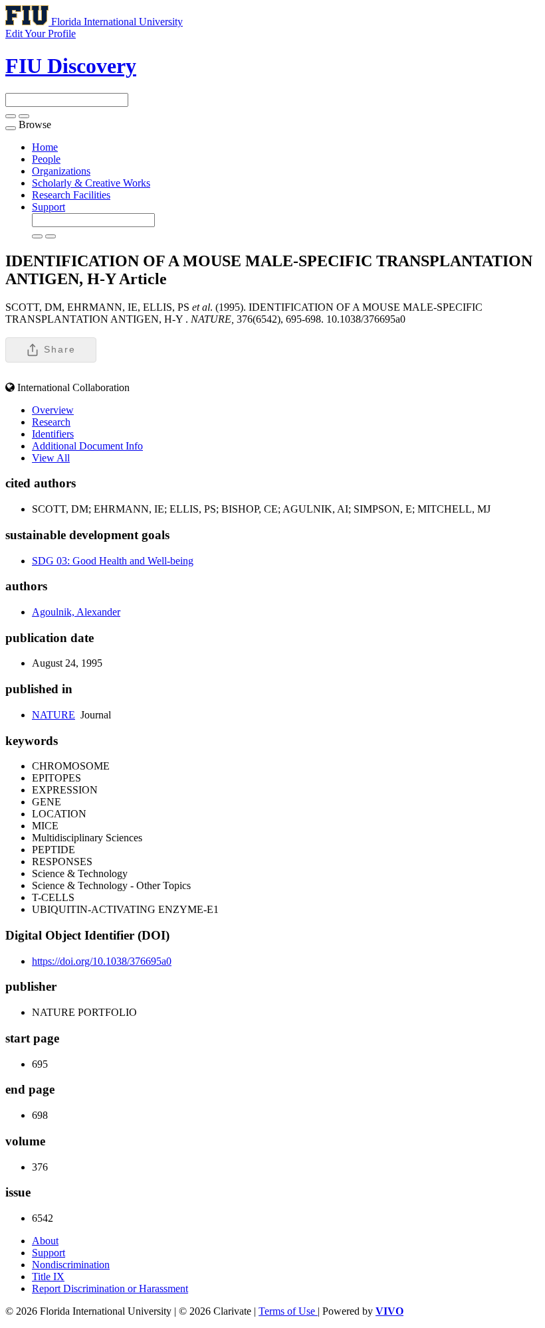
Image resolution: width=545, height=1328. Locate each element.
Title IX (48, 1276)
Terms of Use (288, 1311)
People (46, 159)
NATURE (53, 714)
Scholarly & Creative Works (91, 183)
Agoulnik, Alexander (76, 612)
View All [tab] (51, 457)
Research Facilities (71, 195)
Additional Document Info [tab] (87, 446)
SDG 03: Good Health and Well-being (112, 560)
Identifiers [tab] (53, 434)
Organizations (61, 171)
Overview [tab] (53, 410)
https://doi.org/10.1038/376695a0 (101, 961)
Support (48, 206)
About (45, 1240)
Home (45, 147)
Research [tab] (51, 422)
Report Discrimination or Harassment (110, 1288)
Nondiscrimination (71, 1264)
